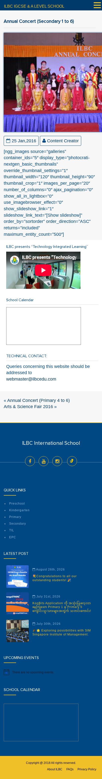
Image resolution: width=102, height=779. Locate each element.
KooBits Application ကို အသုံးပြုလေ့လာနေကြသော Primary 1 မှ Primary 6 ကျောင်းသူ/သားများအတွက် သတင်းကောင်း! (61, 607)
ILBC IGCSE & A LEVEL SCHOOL (34, 6)
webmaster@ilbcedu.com (31, 379)
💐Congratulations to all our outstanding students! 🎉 (54, 578)
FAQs (70, 769)
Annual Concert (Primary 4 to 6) (38, 400)
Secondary (17, 523)
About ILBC (54, 769)
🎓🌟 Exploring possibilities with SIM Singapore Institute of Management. (61, 632)
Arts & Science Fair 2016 (28, 406)
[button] (97, 6)
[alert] (51, 672)
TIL (11, 530)
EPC (12, 537)
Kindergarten (19, 510)
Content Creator (63, 140)
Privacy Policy (86, 769)
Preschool (17, 503)
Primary (15, 517)
